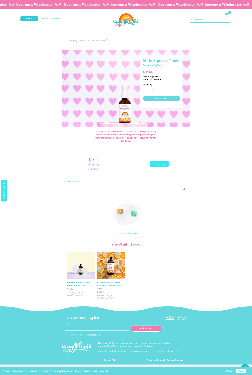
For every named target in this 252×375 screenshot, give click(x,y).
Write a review (159, 164)
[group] (126, 275)
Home (73, 40)
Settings (228, 370)
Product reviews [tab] (71, 181)
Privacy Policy (103, 370)
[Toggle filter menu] (184, 189)
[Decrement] (145, 89)
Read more (126, 141)
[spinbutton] (149, 89)
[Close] (248, 371)
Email (68, 323)
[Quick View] (81, 265)
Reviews (4, 191)
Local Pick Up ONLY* (152, 79)
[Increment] (153, 89)
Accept (240, 370)
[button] (29, 18)
